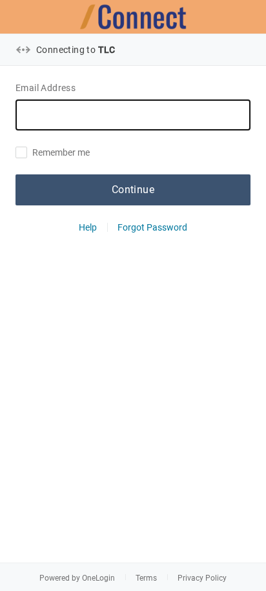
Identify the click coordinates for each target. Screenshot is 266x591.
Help (88, 227)
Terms (146, 578)
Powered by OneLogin (77, 578)
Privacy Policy (202, 578)
